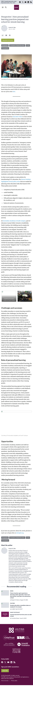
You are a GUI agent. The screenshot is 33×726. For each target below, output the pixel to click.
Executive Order (17, 116)
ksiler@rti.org (20, 533)
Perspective (5, 45)
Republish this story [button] (7, 40)
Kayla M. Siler (12, 27)
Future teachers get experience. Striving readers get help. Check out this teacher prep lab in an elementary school (20, 595)
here (14, 91)
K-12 (28, 45)
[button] (6, 35)
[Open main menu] (2, 7)
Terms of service (4, 680)
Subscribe (5, 670)
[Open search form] (5, 7)
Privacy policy (14, 680)
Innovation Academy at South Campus (14, 221)
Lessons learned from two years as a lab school (21, 615)
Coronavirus (5, 48)
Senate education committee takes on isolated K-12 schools (20, 606)
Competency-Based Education (17, 45)
